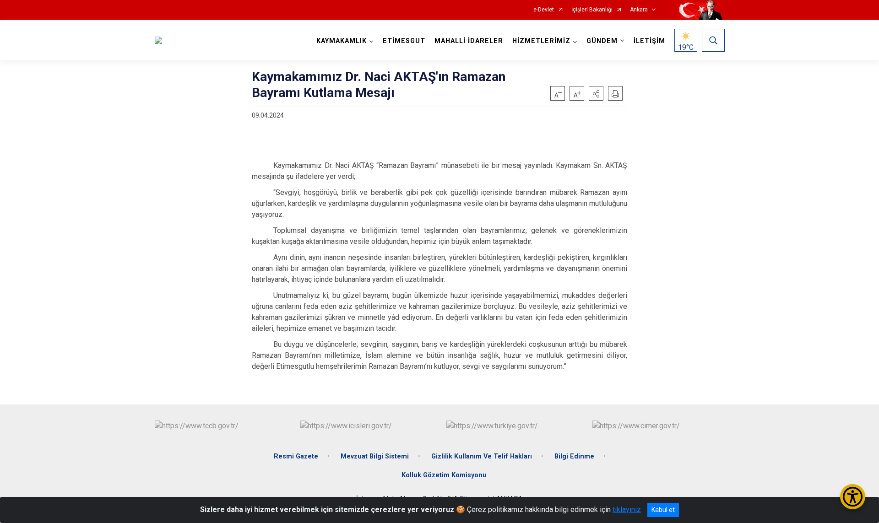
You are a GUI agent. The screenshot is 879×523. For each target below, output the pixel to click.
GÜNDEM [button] (602, 41)
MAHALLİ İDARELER (468, 41)
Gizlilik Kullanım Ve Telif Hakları (481, 456)
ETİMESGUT (404, 41)
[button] (596, 93)
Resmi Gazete (296, 456)
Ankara (639, 10)
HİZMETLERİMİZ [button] (541, 41)
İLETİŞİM (649, 41)
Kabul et (663, 509)
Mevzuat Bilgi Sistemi (375, 456)
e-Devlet (543, 10)
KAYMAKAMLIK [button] (341, 41)
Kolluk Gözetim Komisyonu (444, 475)
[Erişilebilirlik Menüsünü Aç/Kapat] (852, 496)
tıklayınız (627, 509)
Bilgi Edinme (574, 456)
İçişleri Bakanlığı (592, 10)
